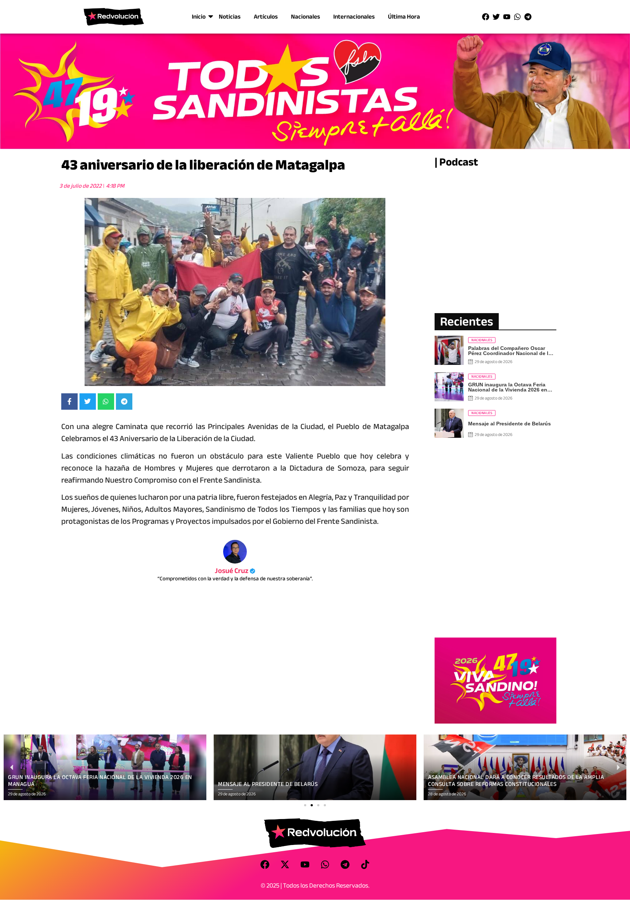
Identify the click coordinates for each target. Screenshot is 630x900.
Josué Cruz (235, 570)
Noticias (230, 16)
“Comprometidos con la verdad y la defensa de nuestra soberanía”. (235, 578)
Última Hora (404, 16)
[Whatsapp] (517, 16)
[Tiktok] (365, 864)
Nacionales (305, 16)
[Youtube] (506, 16)
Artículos (266, 16)
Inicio (199, 16)
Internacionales (354, 16)
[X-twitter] (285, 864)
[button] (305, 805)
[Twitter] (496, 16)
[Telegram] (528, 16)
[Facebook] (485, 16)
